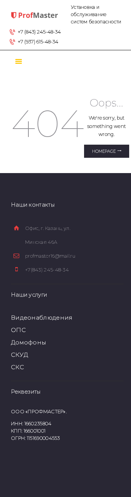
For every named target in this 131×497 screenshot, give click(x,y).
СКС (17, 367)
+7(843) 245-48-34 (47, 270)
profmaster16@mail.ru (50, 256)
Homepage (104, 151)
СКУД (19, 354)
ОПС (18, 329)
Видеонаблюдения (42, 317)
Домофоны (28, 342)
